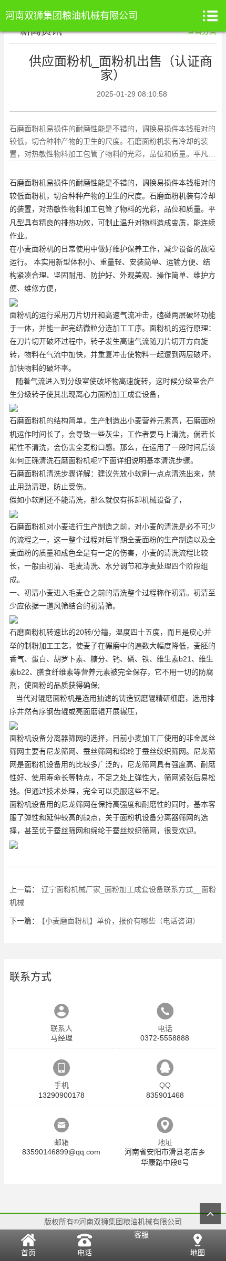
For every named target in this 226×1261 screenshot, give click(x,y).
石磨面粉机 (167, 196)
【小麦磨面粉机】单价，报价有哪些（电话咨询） (121, 921)
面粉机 (35, 182)
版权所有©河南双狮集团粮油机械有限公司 (113, 1221)
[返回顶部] (210, 1213)
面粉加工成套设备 (127, 394)
